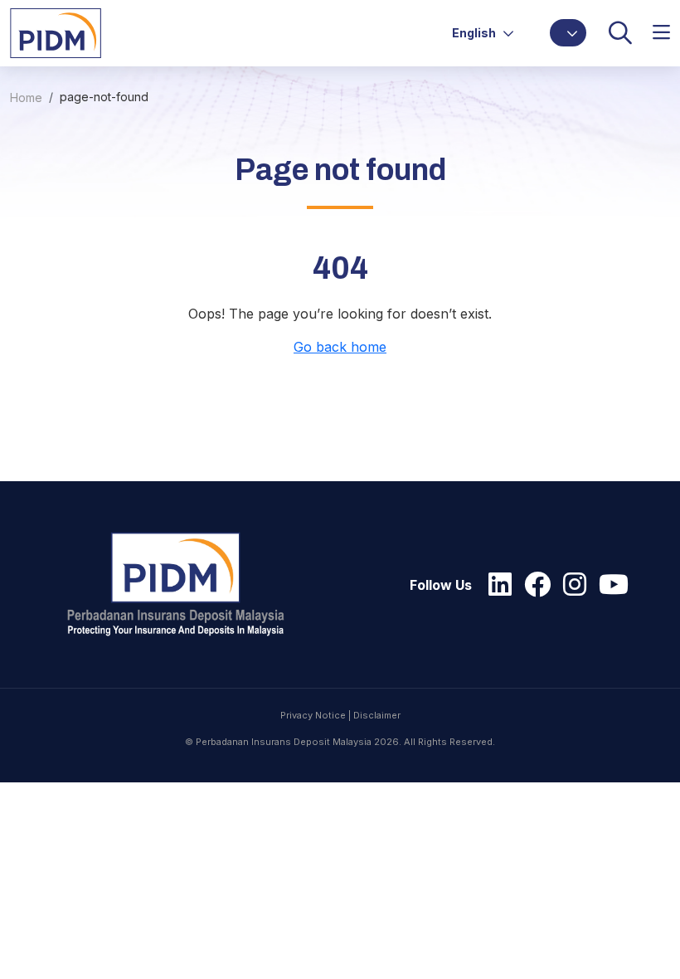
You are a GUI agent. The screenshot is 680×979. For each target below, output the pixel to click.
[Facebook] (533, 585)
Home (26, 97)
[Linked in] (496, 585)
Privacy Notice (313, 715)
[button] (568, 32)
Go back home (340, 347)
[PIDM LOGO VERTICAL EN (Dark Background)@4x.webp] (183, 584)
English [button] (475, 33)
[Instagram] (570, 585)
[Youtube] (609, 585)
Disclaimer (377, 715)
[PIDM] (55, 31)
